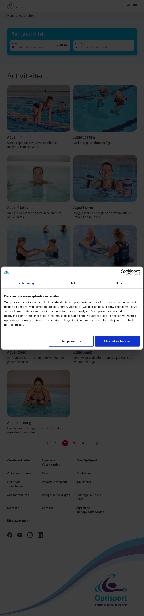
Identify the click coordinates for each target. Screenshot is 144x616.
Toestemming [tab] (25, 282)
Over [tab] (119, 282)
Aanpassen (69, 341)
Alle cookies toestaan (117, 341)
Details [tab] (72, 282)
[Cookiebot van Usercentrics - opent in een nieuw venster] (123, 272)
